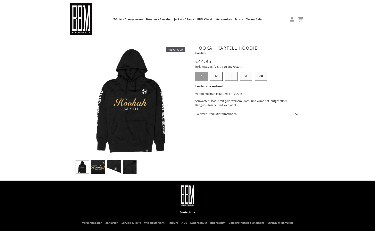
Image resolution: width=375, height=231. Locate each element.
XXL (261, 76)
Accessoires (224, 19)
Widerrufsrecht (154, 223)
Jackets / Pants (184, 19)
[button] (247, 113)
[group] (82, 167)
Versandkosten (231, 66)
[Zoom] (131, 101)
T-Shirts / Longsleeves (128, 19)
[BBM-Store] (81, 19)
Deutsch (185, 212)
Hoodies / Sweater (158, 19)
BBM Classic (205, 19)
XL (246, 76)
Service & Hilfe (131, 223)
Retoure (173, 223)
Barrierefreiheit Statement (246, 223)
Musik (239, 19)
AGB (184, 223)
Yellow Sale (254, 19)
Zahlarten (111, 223)
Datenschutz (198, 223)
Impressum (218, 223)
